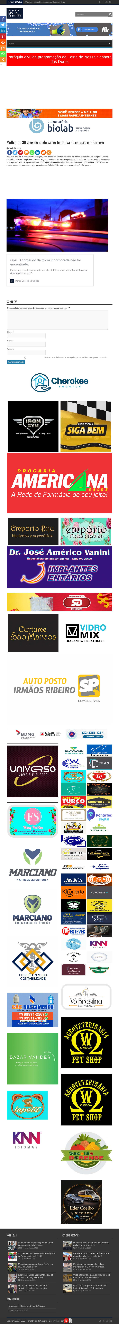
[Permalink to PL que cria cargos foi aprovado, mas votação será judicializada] (12, 1249)
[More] (49, 152)
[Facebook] (9, 152)
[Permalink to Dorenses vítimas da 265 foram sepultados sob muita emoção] (12, 1292)
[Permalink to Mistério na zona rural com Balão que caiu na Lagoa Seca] (12, 1271)
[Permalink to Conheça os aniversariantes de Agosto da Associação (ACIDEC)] (12, 1260)
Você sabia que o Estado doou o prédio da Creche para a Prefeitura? (91, 1276)
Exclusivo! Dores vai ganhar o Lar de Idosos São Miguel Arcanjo (35, 1276)
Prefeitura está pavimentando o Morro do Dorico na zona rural (91, 1243)
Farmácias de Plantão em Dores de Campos (26, 1306)
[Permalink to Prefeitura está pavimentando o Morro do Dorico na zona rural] (67, 1249)
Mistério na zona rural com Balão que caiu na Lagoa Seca (35, 1265)
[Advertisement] (59, 88)
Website (10, 349)
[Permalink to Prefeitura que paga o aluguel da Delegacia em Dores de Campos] (67, 1271)
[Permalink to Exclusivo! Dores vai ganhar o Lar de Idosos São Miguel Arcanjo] (12, 1282)
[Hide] (1, 65)
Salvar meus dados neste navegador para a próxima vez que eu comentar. (76, 357)
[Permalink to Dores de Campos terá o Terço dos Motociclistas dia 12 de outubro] (67, 1292)
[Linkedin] (37, 152)
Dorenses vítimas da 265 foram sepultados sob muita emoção (33, 1286)
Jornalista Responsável (18, 1311)
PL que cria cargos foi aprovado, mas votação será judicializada (35, 1243)
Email (9, 341)
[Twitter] (15, 152)
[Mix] (26, 152)
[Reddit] (43, 152)
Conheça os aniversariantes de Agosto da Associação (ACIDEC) (36, 1254)
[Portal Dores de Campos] (15, 16)
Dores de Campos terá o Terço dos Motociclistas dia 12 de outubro (90, 1286)
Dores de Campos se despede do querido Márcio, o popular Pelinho (52, 2)
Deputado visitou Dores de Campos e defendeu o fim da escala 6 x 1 (91, 1254)
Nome (9, 332)
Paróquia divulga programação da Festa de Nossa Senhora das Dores (59, 59)
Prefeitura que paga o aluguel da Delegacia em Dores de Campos (88, 1265)
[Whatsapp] (32, 152)
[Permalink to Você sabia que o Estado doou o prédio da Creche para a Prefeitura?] (67, 1282)
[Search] (110, 14)
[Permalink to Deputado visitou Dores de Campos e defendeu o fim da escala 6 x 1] (67, 1260)
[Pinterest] (20, 152)
